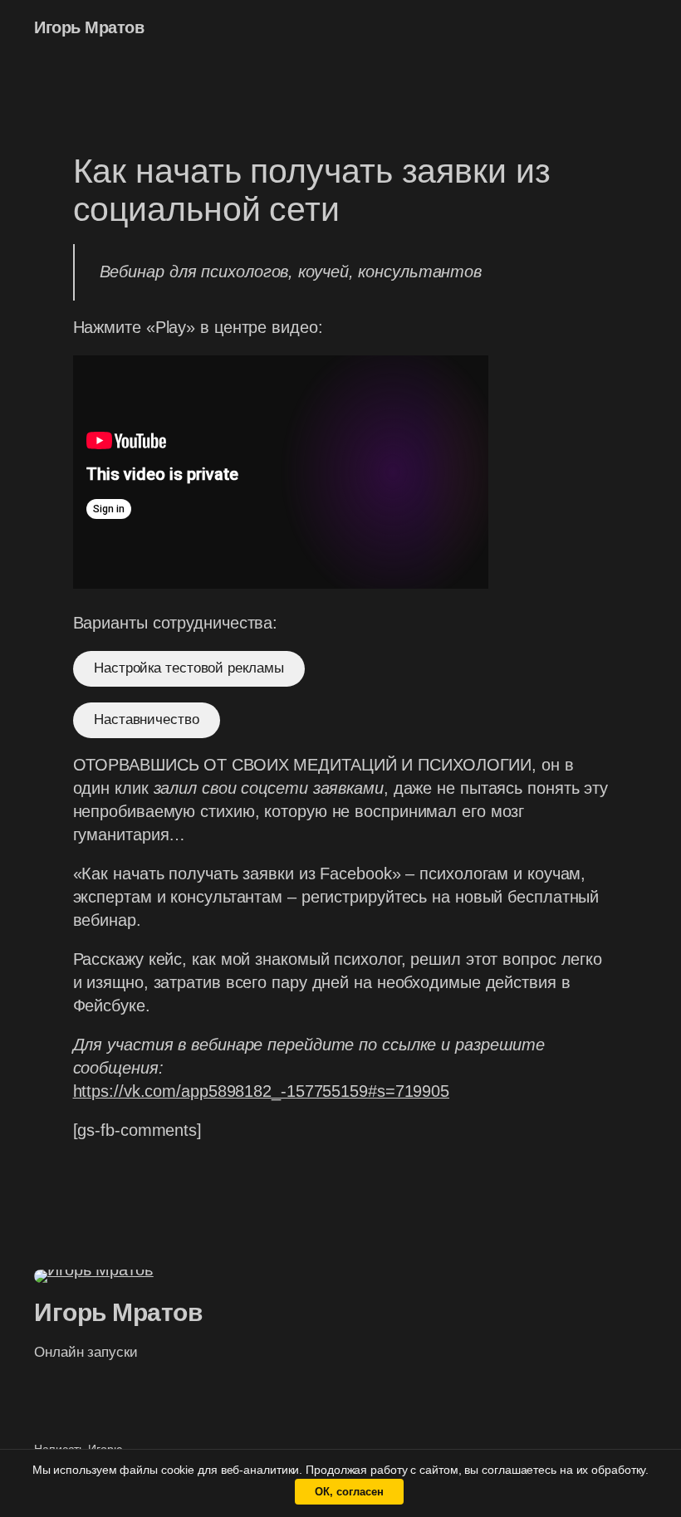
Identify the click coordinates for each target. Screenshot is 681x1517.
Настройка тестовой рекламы (188, 668)
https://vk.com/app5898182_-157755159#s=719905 (261, 1091)
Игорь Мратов (89, 27)
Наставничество (146, 719)
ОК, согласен (349, 1491)
